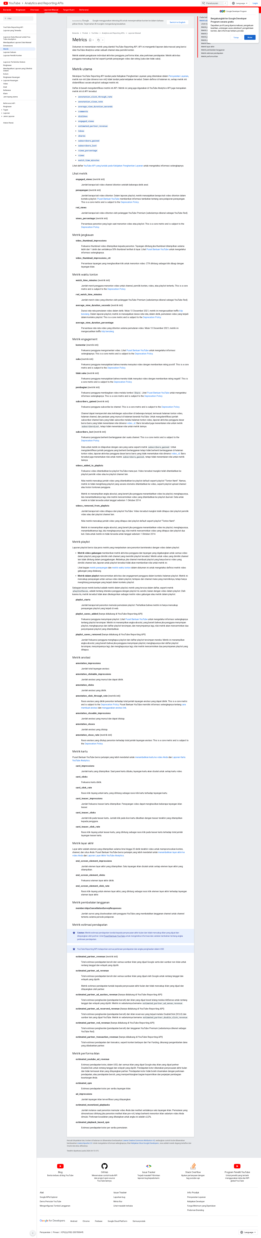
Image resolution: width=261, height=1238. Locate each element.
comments (83, 111)
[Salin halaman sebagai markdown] (98, 40)
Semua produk (139, 1221)
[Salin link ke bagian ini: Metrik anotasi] (93, 657)
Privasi (56, 1232)
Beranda (7, 10)
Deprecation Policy (130, 202)
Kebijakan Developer (196, 1201)
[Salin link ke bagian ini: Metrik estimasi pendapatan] (110, 925)
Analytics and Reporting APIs (44, 3)
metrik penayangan (99, 567)
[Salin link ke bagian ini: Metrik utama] (94, 69)
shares (81, 136)
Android (73, 1221)
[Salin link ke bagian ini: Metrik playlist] (92, 542)
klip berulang (108, 331)
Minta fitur (118, 1201)
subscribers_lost (87, 145)
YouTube (14, 3)
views (81, 155)
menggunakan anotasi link (114, 708)
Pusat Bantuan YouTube (108, 199)
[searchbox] (18, 18)
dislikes (82, 116)
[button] (17, 80)
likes (81, 131)
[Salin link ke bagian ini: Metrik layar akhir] (96, 843)
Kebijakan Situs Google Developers (145, 1143)
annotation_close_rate (90, 101)
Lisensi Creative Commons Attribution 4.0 (139, 1140)
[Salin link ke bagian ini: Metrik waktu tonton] (100, 274)
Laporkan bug (119, 1197)
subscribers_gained (88, 140)
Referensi (84, 10)
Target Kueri (68, 10)
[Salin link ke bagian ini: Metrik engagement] (100, 339)
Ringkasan (20, 10)
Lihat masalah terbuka (123, 1206)
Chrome (86, 1221)
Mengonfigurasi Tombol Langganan (55, 1206)
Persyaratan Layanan (178, 76)
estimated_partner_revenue (93, 126)
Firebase (98, 1221)
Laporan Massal (51, 10)
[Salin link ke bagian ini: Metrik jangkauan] (96, 235)
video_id (131, 423)
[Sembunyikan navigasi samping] (32, 1233)
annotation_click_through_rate (95, 96)
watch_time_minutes (88, 160)
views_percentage (87, 150)
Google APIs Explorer (49, 1197)
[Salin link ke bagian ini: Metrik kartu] (90, 751)
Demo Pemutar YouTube (50, 1201)
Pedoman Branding (195, 1210)
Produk (85, 33)
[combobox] (214, 3)
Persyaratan (45, 1232)
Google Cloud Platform (117, 1221)
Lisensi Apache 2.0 (84, 1143)
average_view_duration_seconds (95, 106)
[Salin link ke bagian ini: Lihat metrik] (90, 173)
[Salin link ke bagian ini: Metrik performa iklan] (102, 1053)
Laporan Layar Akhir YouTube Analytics (105, 855)
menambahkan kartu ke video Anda (151, 757)
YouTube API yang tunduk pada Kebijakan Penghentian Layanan (113, 165)
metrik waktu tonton (121, 567)
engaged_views (86, 121)
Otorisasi (34, 10)
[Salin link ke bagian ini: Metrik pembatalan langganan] (112, 902)
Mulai (250, 37)
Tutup (236, 37)
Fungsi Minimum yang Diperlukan (201, 1206)
